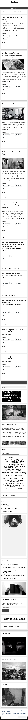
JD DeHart (23, 472)
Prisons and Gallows (6, 505)
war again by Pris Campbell (8, 511)
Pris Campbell (14, 481)
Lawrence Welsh (20, 477)
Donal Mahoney (19, 465)
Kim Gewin (13, 477)
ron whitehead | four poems (20, 575)
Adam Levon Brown (18, 457)
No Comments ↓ (18, 21)
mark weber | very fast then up (12, 273)
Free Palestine (5, 499)
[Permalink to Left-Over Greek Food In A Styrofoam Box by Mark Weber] (13, 71)
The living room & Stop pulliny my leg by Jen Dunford (13, 509)
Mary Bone (21, 478)
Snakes (4, 500)
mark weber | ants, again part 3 (12, 330)
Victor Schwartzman (14, 490)
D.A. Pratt (7, 464)
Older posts (14, 383)
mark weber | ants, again (10, 357)
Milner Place (13, 480)
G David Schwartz (7, 469)
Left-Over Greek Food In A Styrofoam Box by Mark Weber (12, 54)
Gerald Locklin (15, 469)
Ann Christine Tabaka (9, 461)
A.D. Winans (9, 457)
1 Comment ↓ (17, 105)
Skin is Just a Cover (6, 503)
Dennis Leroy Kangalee (7, 466)
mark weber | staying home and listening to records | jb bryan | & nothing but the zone (13, 244)
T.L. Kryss (19, 486)
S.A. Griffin (22, 485)
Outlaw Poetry (14, 2)
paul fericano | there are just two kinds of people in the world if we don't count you (14, 567)
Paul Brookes (20, 480)
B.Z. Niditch (19, 461)
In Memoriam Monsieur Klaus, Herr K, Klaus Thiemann (13, 507)
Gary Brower (21, 467)
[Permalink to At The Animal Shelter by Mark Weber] (13, 170)
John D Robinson (9, 475)
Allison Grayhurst (9, 459)
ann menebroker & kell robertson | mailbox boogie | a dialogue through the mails (14, 205)
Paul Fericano (6, 481)
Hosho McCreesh (18, 470)
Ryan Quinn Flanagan (10, 485)
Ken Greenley (7, 477)
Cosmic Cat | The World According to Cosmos (11, 570)
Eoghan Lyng (14, 467)
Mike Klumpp (7, 480)
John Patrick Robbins (18, 475)
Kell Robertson (15, 235)
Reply (12, 146)
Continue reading (12, 30)
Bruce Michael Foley (16, 462)
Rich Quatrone (10, 483)
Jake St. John (5, 472)
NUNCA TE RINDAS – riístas (8, 575)
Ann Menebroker (8, 235)
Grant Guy (22, 469)
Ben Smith (7, 463)
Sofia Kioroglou (11, 486)
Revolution (5, 504)
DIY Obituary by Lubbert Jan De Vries (10, 508)
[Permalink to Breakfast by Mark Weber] (13, 120)
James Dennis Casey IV (15, 472)
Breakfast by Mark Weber (10, 104)
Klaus (13, 21)
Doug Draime (7, 467)
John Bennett (20, 473)
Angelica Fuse (18, 459)
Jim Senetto (11, 474)
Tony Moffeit (19, 488)
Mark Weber (7, 48)
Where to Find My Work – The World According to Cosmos (14, 572)
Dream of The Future (6, 501)
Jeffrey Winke (5, 474)
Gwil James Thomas (9, 470)
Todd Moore (11, 488)
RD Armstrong (21, 481)
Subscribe (5, 611)
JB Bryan (7, 268)
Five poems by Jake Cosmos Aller (9, 574)
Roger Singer (19, 483)
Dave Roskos (13, 464)
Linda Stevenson (6, 478)
